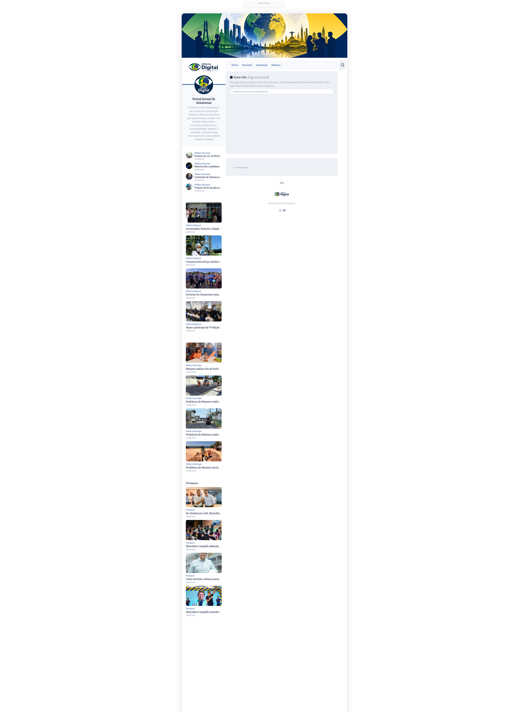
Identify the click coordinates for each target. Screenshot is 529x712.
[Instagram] (280, 210)
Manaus (275, 65)
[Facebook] (284, 210)
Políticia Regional (193, 225)
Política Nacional (202, 153)
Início (235, 65)
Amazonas (262, 65)
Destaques (190, 510)
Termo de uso (241, 167)
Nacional (247, 65)
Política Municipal (194, 365)
